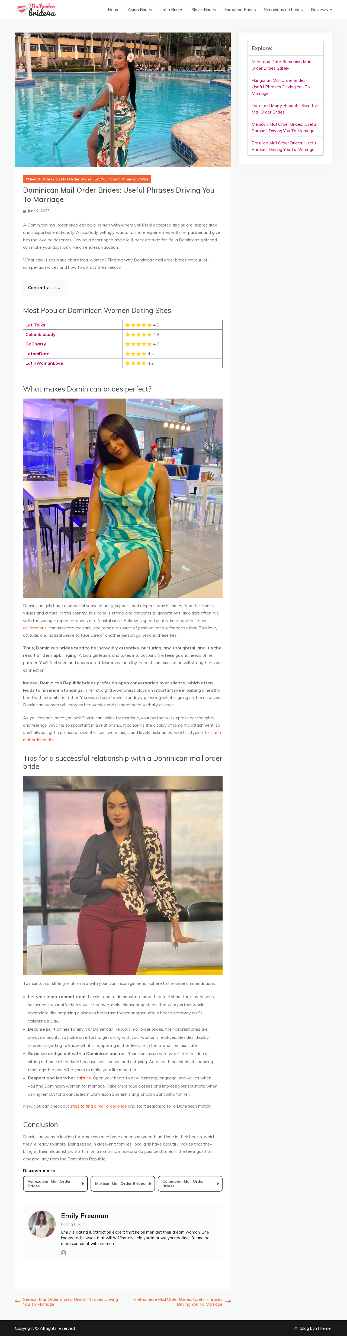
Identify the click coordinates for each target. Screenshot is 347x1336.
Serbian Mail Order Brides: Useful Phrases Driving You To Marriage (70, 1301)
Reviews (319, 9)
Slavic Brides (203, 9)
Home (114, 9)
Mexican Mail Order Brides (120, 1183)
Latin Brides (171, 9)
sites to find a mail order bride (98, 1106)
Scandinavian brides (283, 9)
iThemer (324, 1328)
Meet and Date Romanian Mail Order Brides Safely (281, 65)
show (56, 287)
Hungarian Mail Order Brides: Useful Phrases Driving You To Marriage (281, 86)
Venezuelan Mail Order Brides (49, 1183)
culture (83, 1078)
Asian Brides (140, 9)
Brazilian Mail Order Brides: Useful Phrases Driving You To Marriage (284, 146)
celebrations (35, 627)
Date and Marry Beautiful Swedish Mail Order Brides (285, 109)
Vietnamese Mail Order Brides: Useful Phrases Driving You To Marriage (178, 1301)
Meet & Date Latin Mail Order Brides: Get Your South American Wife (88, 179)
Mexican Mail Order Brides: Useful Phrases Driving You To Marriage (284, 127)
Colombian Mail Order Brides (183, 1183)
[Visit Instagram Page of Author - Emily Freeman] (63, 1253)
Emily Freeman (85, 1216)
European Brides (240, 9)
